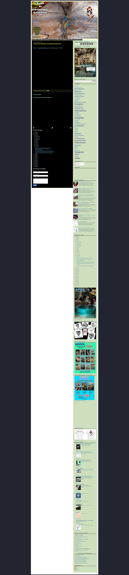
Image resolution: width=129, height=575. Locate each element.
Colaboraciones (79, 96)
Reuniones (78, 145)
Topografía (79, 152)
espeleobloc (78, 492)
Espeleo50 (78, 512)
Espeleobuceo (79, 107)
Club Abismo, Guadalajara (79, 535)
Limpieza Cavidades (80, 124)
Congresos (77, 99)
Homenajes (76, 121)
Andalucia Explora (79, 468)
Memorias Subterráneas (80, 484)
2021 (76, 269)
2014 (35, 161)
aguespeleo (76, 568)
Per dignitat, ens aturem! (85, 493)
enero (78, 256)
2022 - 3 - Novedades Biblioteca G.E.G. (41, 47)
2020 (76, 270)
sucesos (76, 148)
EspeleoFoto (61, 39)
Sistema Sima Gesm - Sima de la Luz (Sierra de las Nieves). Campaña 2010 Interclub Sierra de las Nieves (85, 196)
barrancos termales (78, 87)
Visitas (77, 158)
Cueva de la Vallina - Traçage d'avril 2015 (82, 501)
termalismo (77, 150)
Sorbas (76, 147)
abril (77, 252)
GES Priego (76, 545)
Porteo (76, 132)
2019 (35, 156)
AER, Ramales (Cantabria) (79, 534)
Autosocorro (77, 86)
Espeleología (68, 39)
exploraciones (80, 111)
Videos (77, 156)
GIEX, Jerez (77, 547)
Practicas (78, 133)
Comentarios (78, 164)
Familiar (77, 112)
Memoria (76, 129)
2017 (35, 158)
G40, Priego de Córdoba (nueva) (80, 541)
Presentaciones (80, 138)
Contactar (74, 39)
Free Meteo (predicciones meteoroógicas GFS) (82, 558)
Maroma (76, 127)
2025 (35, 133)
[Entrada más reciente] (33, 128)
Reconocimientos (77, 144)
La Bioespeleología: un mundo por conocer (83, 451)
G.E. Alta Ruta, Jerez (78, 540)
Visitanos (80, 39)
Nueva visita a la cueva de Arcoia (86, 505)
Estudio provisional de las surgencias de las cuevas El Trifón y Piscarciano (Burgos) (87, 478)
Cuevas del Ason (79, 500)
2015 (35, 160)
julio (77, 248)
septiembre (78, 245)
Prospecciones (80, 140)
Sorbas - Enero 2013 (84, 513)
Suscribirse (38, 39)
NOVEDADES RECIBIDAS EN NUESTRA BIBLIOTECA (47, 43)
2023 (35, 135)
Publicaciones (80, 143)
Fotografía (79, 118)
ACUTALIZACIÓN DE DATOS (80, 521)
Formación (78, 116)
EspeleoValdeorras (79, 504)
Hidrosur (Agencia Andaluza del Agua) (81, 559)
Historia (77, 120)
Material (76, 128)
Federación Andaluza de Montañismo (81, 557)
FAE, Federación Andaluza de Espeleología (81, 539)
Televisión (76, 149)
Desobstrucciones (80, 102)
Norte (76, 131)
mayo (78, 251)
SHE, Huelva (77, 551)
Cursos (76, 100)
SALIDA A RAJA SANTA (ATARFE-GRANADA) (84, 208)
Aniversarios (77, 84)
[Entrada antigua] (70, 128)
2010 (35, 165)
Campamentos (78, 95)
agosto (78, 247)
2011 (35, 164)
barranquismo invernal (78, 90)
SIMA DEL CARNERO (80, 260)
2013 (35, 162)
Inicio (33, 39)
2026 (35, 132)
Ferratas (77, 114)
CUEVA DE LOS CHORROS (82, 221)
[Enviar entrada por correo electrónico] (48, 90)
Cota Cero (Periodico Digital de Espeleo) (81, 536)
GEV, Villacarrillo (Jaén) (78, 546)
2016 (35, 159)
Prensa (76, 137)
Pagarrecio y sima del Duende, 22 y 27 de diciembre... (85, 265)
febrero (78, 255)
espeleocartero (55, 47)
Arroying (76, 85)
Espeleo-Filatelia (78, 105)
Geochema (76, 566)
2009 (35, 166)
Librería (44, 39)
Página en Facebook (52, 39)
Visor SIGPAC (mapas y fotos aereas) (81, 563)
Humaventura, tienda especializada (80, 560)
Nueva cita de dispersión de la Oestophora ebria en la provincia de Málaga (86, 486)
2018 (35, 157)
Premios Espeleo (79, 135)
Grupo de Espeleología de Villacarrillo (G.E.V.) (84, 443)
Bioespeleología (80, 93)
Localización (79, 126)
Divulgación (79, 104)
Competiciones (78, 98)
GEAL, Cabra (77, 542)
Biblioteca (78, 91)
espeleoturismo (79, 108)
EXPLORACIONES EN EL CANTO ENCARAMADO (84, 520)
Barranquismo (79, 89)
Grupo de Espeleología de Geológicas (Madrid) (82, 548)
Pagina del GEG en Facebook (79, 554)
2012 (35, 163)
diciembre (37, 136)
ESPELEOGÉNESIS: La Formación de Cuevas (84, 476)
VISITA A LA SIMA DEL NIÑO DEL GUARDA (83, 259)
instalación (77, 122)
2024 (35, 134)
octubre (78, 244)
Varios (77, 154)
